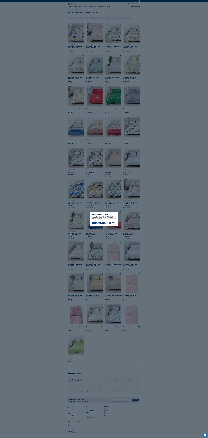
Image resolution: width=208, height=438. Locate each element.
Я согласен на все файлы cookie (98, 223)
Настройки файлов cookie (111, 223)
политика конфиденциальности (98, 219)
